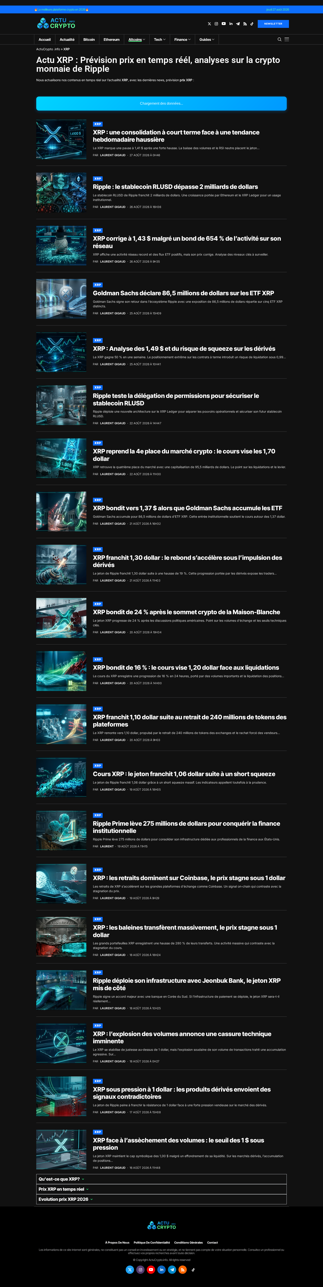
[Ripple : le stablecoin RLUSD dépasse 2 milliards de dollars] (61, 192)
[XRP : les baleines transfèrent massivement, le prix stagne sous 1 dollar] (61, 937)
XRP (97, 124)
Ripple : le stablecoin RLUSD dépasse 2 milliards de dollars (175, 186)
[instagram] (216, 23)
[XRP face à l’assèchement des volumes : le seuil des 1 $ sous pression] (61, 1149)
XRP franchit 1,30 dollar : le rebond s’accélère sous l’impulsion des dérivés (187, 561)
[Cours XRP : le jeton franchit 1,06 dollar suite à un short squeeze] (61, 777)
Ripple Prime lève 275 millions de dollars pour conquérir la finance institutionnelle (186, 827)
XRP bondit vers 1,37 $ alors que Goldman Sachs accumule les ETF (187, 508)
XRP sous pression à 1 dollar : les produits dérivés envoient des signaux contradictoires (182, 1093)
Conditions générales (188, 1242)
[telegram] (238, 23)
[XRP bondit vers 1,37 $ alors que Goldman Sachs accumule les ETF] (61, 512)
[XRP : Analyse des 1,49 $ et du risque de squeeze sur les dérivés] (61, 352)
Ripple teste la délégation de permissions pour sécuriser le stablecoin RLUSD (176, 399)
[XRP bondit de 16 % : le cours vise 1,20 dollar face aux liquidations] (61, 671)
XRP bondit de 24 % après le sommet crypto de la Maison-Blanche (186, 612)
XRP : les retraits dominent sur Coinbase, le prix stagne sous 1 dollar (189, 878)
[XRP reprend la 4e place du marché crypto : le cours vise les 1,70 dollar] (61, 458)
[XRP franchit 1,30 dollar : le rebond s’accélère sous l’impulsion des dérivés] (61, 565)
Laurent (107, 846)
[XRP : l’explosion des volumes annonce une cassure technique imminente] (61, 1043)
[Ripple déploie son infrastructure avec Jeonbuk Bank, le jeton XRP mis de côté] (61, 990)
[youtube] (224, 23)
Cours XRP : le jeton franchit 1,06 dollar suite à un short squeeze (184, 774)
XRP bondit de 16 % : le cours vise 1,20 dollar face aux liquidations (186, 667)
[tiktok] (251, 23)
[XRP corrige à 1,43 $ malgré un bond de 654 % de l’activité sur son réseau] (61, 246)
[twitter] (209, 23)
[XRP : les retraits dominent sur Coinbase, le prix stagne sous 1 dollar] (61, 884)
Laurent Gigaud (113, 155)
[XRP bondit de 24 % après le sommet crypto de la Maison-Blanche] (61, 618)
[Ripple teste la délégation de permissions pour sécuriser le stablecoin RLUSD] (61, 405)
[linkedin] (230, 23)
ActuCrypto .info (48, 49)
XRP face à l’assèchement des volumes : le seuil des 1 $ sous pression (178, 1144)
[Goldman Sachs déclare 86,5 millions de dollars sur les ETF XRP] (61, 299)
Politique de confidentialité (152, 1242)
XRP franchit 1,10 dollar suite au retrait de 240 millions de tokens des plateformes (190, 720)
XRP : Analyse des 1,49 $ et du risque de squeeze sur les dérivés (184, 348)
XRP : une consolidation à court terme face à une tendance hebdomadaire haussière (176, 136)
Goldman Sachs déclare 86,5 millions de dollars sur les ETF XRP (183, 293)
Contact (212, 1242)
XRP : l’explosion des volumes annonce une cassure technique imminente (182, 1037)
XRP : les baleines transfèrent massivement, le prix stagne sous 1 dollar (185, 931)
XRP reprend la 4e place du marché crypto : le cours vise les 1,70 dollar (184, 454)
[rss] (245, 23)
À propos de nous (117, 1242)
